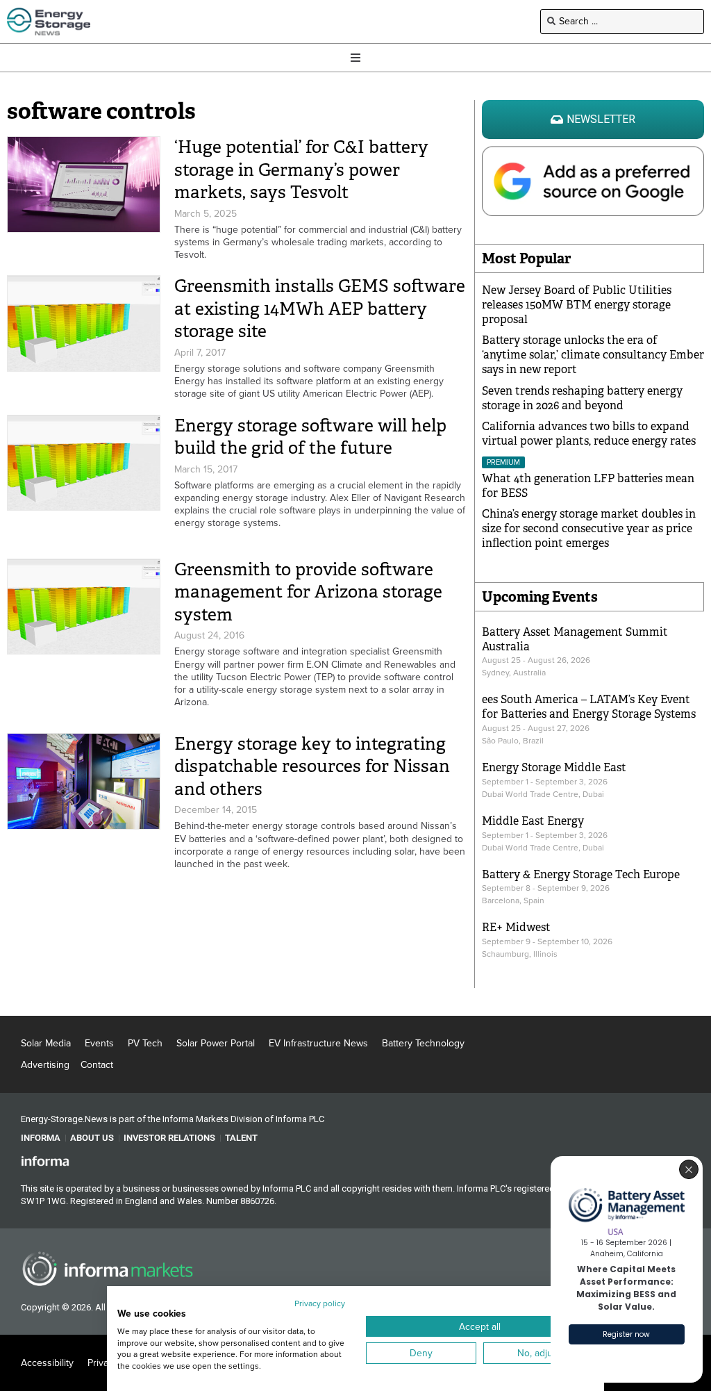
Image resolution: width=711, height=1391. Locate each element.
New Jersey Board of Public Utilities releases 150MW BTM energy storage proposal (576, 305)
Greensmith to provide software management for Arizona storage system (308, 592)
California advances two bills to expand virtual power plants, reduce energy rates (589, 433)
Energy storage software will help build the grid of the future (310, 437)
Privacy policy (319, 1303)
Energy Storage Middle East (554, 767)
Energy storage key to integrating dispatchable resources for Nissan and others (312, 766)
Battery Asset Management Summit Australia (575, 639)
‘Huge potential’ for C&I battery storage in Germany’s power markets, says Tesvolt (301, 169)
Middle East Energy (533, 821)
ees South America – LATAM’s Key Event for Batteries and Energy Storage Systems (589, 706)
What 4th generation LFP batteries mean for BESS (588, 485)
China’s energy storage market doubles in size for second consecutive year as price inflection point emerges (589, 528)
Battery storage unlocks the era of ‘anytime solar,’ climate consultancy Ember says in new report (593, 355)
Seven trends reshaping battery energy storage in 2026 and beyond (582, 398)
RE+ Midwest (516, 927)
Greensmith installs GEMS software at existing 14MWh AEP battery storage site (319, 308)
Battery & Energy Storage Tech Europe (581, 874)
